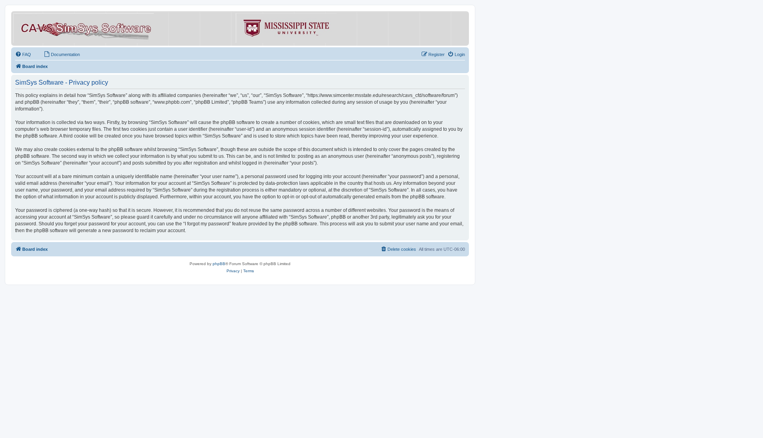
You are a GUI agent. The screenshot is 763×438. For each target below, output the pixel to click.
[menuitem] (23, 54)
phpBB (219, 264)
